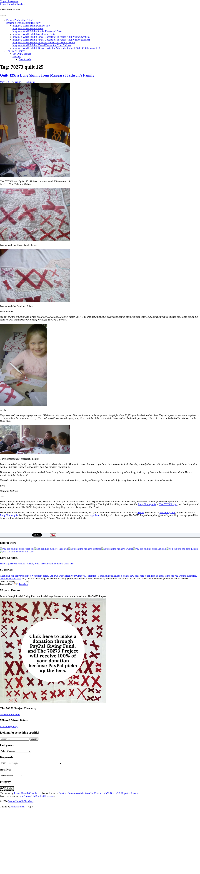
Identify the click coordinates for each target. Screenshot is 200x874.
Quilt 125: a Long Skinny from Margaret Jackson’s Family (47, 75)
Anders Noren (17, 806)
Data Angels (25, 59)
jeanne (18, 82)
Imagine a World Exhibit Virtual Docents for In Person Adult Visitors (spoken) (51, 39)
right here (94, 515)
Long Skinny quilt (147, 504)
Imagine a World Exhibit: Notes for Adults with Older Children (43, 42)
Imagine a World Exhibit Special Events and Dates (37, 31)
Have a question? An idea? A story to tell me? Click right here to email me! (37, 563)
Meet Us (16, 56)
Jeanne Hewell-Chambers (12, 4)
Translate (23, 584)
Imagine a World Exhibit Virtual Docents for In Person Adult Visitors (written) (51, 37)
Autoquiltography (9, 726)
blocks (141, 512)
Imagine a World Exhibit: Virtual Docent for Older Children (41, 45)
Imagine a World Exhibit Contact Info (31, 25)
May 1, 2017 (6, 82)
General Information (10, 714)
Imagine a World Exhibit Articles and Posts (33, 34)
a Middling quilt (167, 512)
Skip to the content (9, 1)
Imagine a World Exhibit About (27, 28)
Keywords (6, 757)
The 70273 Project (15, 51)
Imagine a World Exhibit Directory (23, 23)
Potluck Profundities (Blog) (19, 20)
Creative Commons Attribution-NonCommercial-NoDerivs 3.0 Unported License (99, 793)
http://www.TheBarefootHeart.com (37, 796)
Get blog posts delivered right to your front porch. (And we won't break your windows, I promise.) (48, 575)
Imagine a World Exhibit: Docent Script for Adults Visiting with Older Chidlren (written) (56, 48)
